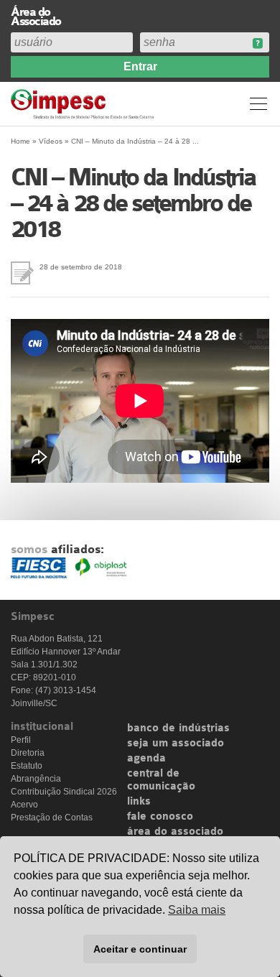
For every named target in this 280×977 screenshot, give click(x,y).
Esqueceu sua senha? (257, 43)
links (139, 801)
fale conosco (160, 816)
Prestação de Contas (52, 817)
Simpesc (84, 104)
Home (20, 141)
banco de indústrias (178, 728)
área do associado (175, 831)
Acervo (24, 805)
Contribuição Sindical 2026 (64, 792)
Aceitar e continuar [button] (140, 949)
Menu (258, 103)
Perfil (21, 740)
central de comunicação (161, 780)
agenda (146, 758)
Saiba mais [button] (196, 910)
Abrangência (36, 779)
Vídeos (50, 141)
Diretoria (28, 753)
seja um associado (175, 743)
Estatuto (26, 766)
